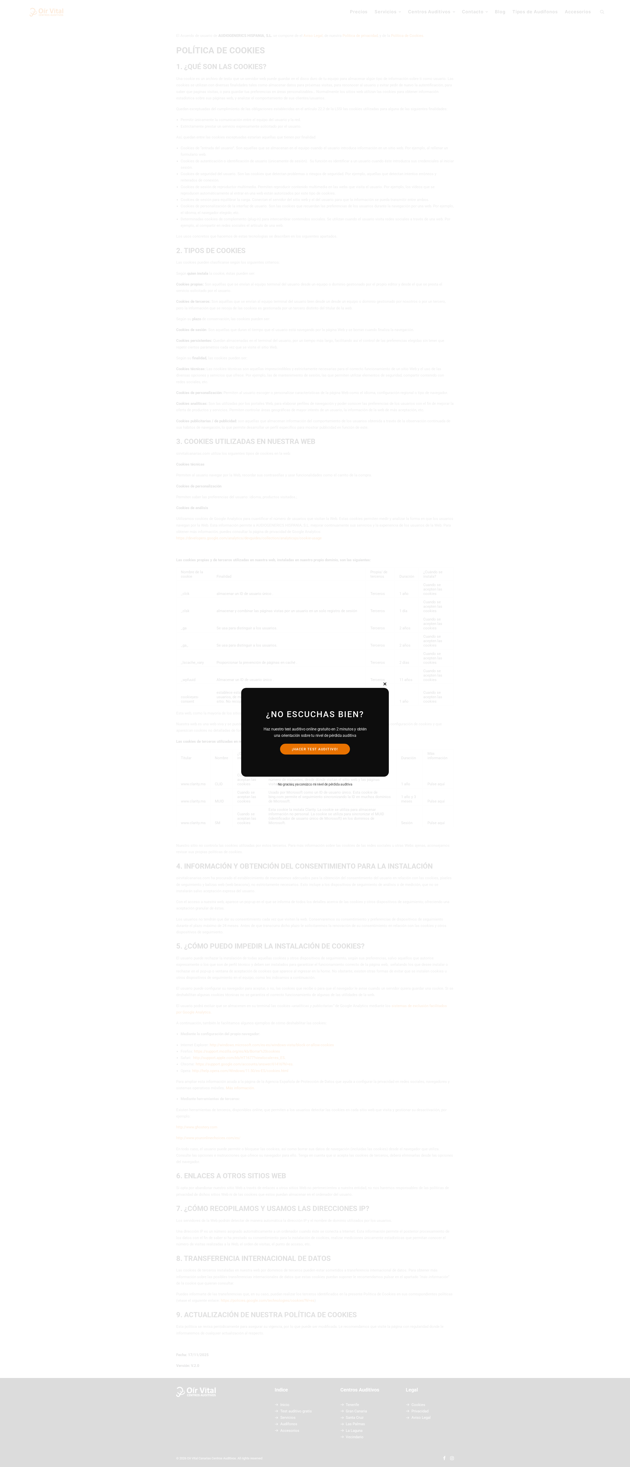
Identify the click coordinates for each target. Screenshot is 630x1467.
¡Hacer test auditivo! (315, 749)
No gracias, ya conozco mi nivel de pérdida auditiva (315, 784)
